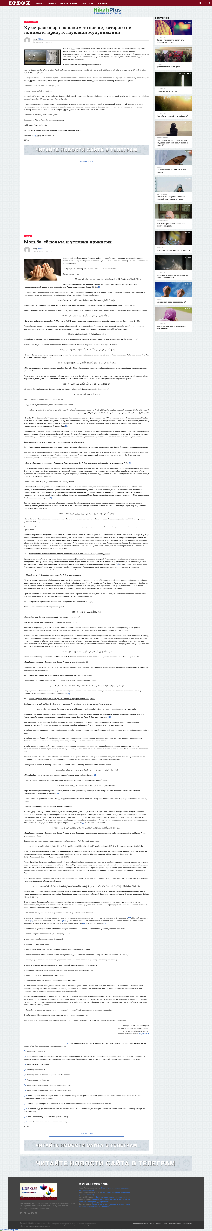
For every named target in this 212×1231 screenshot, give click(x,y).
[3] (130, 463)
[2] (66, 426)
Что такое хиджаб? (69, 3)
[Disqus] (86, 195)
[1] (99, 287)
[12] (25, 1108)
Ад (34, 135)
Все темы (51, 3)
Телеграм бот (88, 3)
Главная (40, 3)
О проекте (102, 3)
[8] (95, 775)
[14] (25, 1121)
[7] (109, 717)
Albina (40, 38)
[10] (25, 1095)
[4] (50, 497)
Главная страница (140, 1223)
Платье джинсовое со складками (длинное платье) (104, 1189)
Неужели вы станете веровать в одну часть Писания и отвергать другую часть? (104, 1200)
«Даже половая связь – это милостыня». (112, 1197)
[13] (25, 1116)
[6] (68, 693)
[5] (118, 564)
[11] (25, 1103)
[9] (58, 793)
